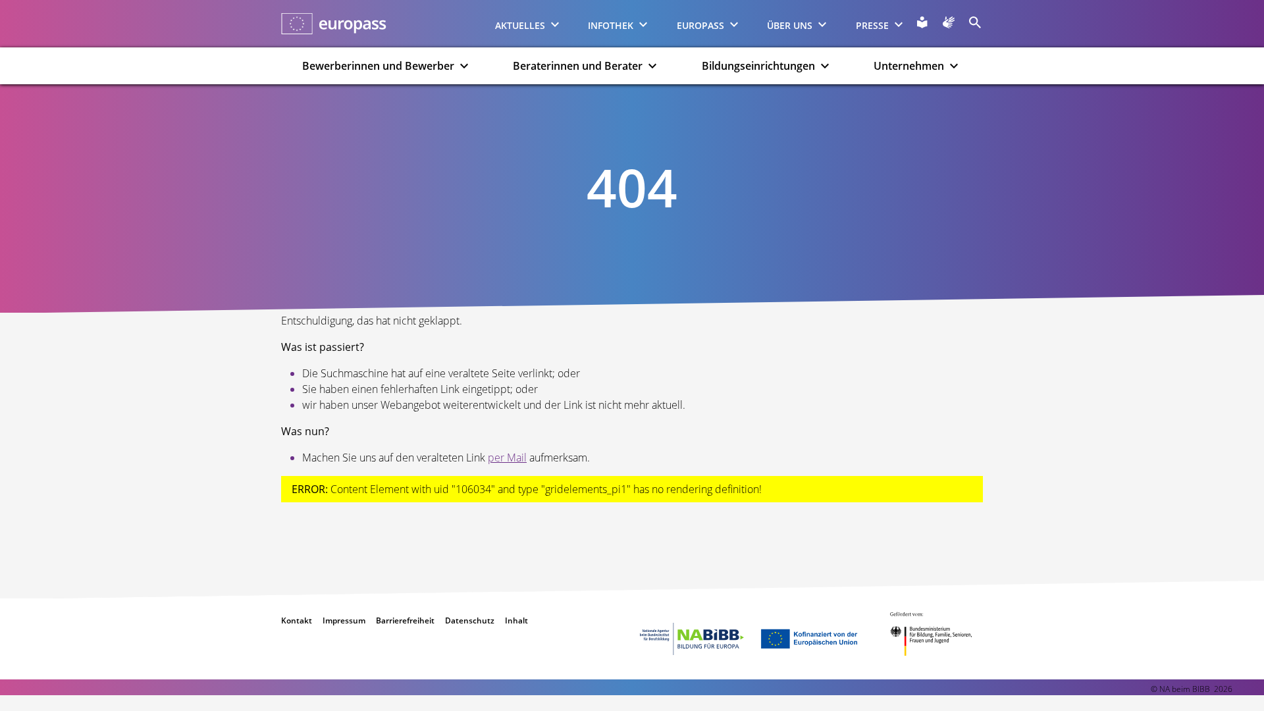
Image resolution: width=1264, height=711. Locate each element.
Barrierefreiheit (405, 620)
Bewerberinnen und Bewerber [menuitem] (378, 66)
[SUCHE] (975, 22)
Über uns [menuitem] (789, 25)
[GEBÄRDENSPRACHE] (949, 22)
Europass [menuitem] (700, 25)
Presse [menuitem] (872, 25)
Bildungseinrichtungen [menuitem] (758, 66)
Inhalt (516, 620)
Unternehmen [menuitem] (909, 66)
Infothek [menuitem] (610, 25)
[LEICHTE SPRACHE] (922, 22)
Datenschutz (469, 620)
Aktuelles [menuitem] (520, 25)
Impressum (344, 620)
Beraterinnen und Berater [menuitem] (578, 66)
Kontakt (296, 620)
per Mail (507, 457)
